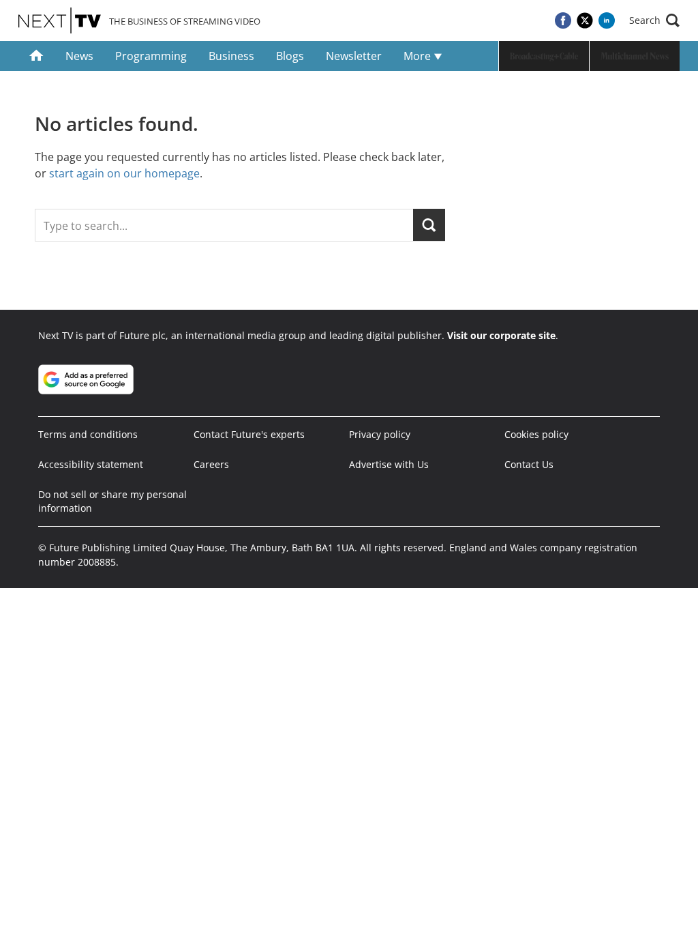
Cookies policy (536, 434)
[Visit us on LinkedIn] (606, 20)
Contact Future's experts (249, 434)
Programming (151, 55)
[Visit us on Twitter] (585, 20)
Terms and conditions (88, 434)
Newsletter (354, 55)
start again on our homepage (124, 173)
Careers (211, 464)
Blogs (290, 55)
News (79, 55)
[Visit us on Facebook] (563, 20)
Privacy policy (379, 434)
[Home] (36, 56)
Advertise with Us (389, 464)
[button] (654, 20)
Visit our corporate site (501, 335)
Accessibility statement (90, 464)
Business (231, 55)
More (419, 55)
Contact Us (528, 464)
